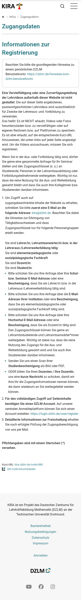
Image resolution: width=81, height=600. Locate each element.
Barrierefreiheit (40, 526)
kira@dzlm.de (41, 213)
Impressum (40, 543)
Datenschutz (40, 538)
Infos (12, 17)
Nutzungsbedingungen (40, 532)
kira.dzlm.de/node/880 (29, 464)
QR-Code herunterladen (21, 469)
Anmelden (41, 555)
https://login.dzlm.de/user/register (54, 414)
